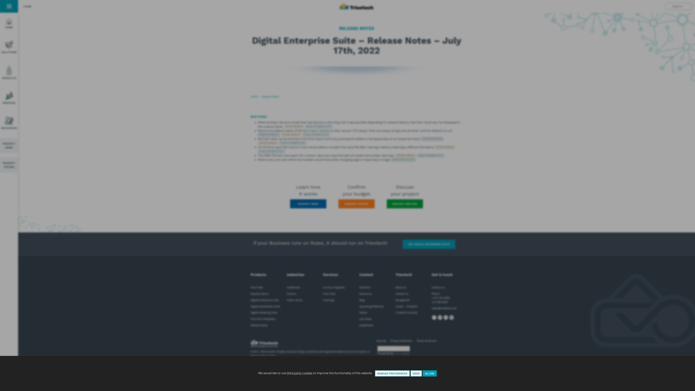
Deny (416, 373)
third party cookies (300, 373)
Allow (429, 373)
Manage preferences (392, 373)
